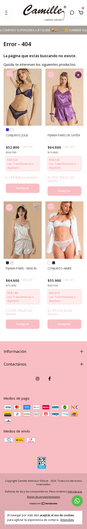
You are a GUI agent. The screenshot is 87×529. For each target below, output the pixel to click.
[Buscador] (72, 13)
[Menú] (7, 13)
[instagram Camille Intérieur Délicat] (37, 378)
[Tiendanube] (43, 503)
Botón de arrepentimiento (43, 496)
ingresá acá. (75, 491)
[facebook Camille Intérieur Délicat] (50, 378)
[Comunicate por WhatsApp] (77, 501)
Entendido (67, 520)
